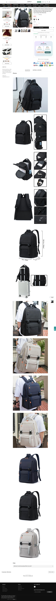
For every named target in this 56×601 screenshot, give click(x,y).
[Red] (7, 61)
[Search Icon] (45, 2)
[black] (3, 61)
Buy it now (44, 30)
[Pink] (5, 61)
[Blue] (6, 24)
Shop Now (47, 52)
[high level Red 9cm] (8, 61)
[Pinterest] (34, 587)
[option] (22, 18)
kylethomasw (7, 37)
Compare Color (29, 26)
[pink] (4, 24)
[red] (9, 24)
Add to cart (7, 26)
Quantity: (34, 21)
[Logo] (29, 2)
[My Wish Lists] (47, 2)
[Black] (7, 24)
